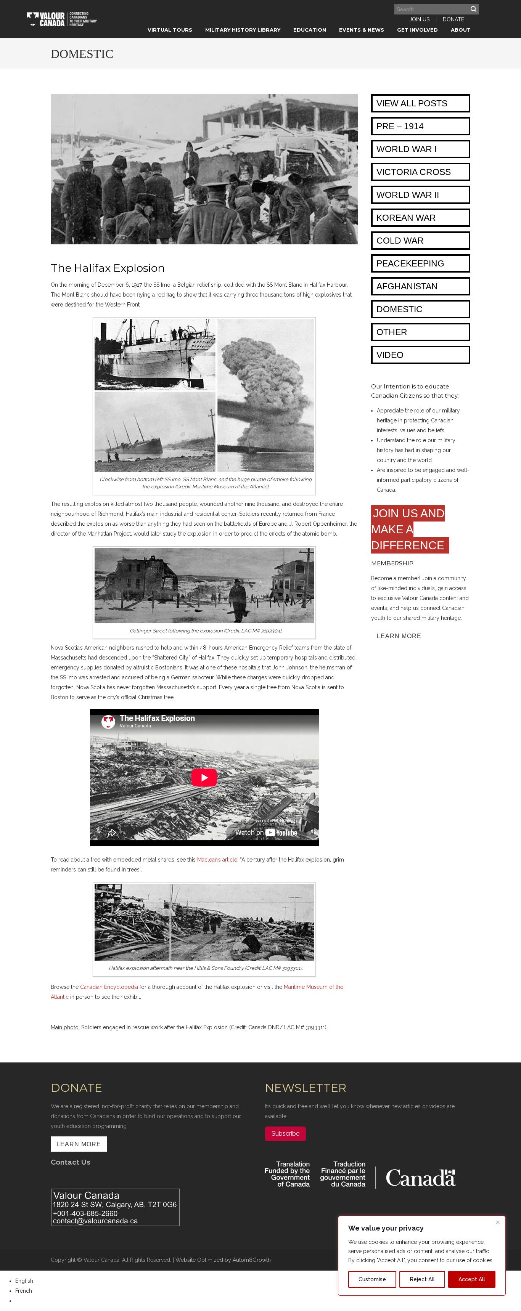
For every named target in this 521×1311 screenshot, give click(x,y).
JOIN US (419, 19)
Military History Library (242, 30)
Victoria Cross (413, 172)
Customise (372, 1279)
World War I (406, 149)
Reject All (422, 1279)
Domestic (399, 309)
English (24, 1281)
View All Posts (411, 103)
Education (309, 30)
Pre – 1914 (400, 126)
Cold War (400, 241)
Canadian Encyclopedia (109, 987)
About (461, 30)
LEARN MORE (399, 636)
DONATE (453, 19)
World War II (407, 195)
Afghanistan (407, 286)
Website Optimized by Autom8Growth (223, 1260)
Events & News (361, 30)
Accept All (471, 1279)
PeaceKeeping (410, 263)
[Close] (497, 1222)
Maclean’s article (217, 860)
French (23, 1291)
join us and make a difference (409, 529)
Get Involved (417, 30)
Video (390, 355)
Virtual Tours (170, 30)
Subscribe (285, 1133)
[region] (422, 1256)
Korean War (406, 218)
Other (391, 332)
